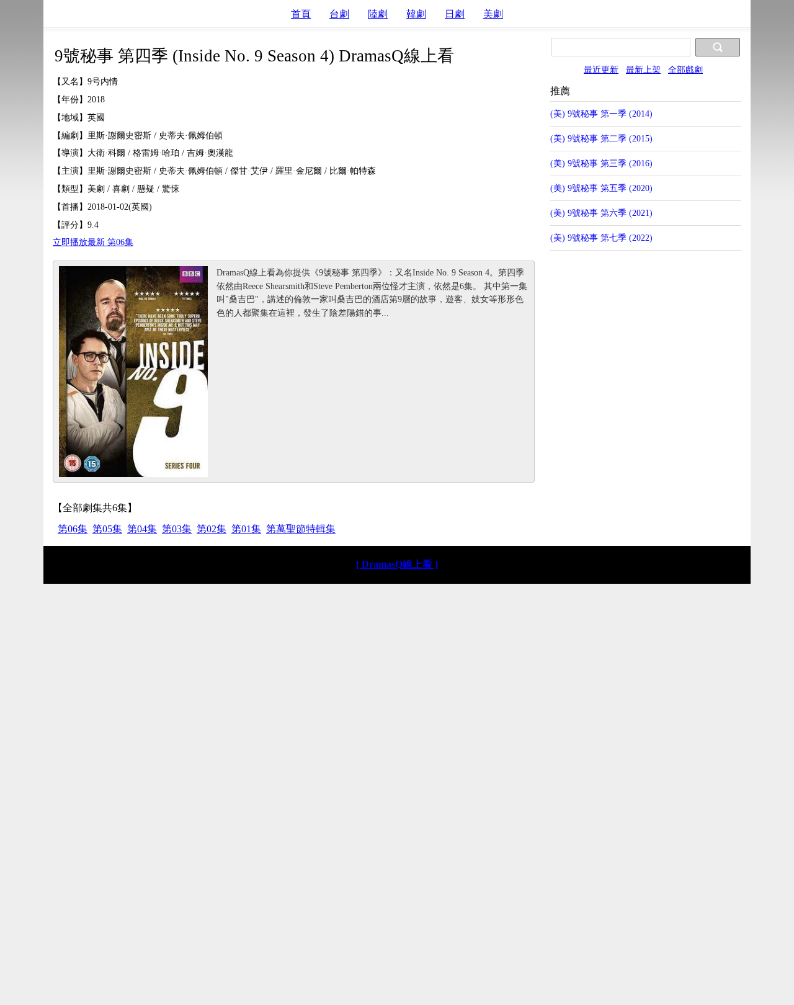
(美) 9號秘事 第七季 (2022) (601, 238)
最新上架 (643, 69)
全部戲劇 (685, 69)
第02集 (211, 529)
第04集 (142, 529)
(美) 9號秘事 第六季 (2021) (601, 213)
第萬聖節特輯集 (301, 529)
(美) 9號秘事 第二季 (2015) (601, 138)
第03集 (177, 529)
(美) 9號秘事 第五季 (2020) (601, 188)
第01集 (246, 529)
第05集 (107, 529)
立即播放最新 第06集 (93, 242)
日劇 (455, 14)
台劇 (339, 14)
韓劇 (416, 14)
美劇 (493, 14)
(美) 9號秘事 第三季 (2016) (601, 163)
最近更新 (601, 69)
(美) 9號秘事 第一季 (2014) (601, 113)
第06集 (72, 529)
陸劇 (378, 14)
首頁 (301, 14)
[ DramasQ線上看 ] (397, 564)
